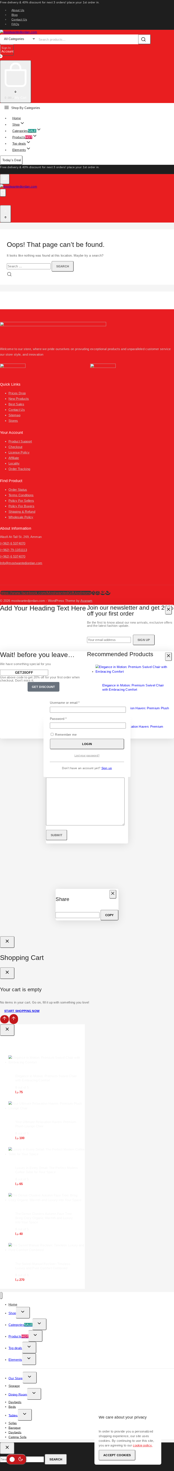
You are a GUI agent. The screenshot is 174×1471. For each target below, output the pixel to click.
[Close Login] (7, 942)
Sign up (106, 768)
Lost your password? (87, 755)
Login (87, 744)
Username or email (71, 702)
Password (64, 718)
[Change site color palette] (16, 1459)
